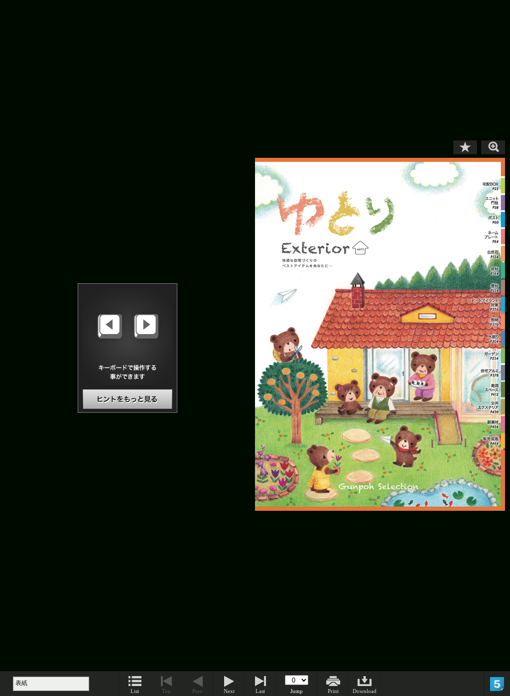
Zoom (493, 147)
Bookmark (465, 147)
